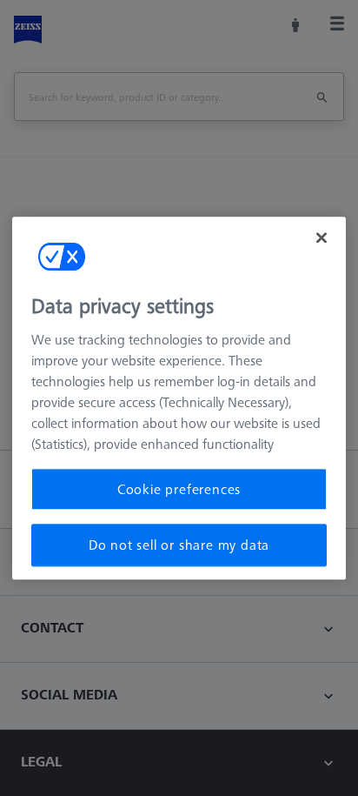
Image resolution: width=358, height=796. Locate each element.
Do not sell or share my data (179, 545)
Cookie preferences (179, 488)
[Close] (321, 237)
